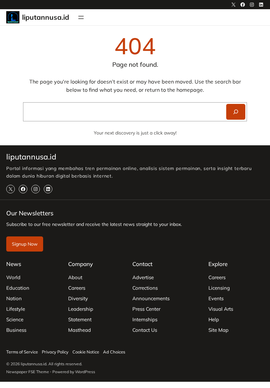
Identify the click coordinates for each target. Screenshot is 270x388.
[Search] (235, 112)
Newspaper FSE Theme (27, 371)
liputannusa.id (45, 17)
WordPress (85, 371)
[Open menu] (81, 17)
